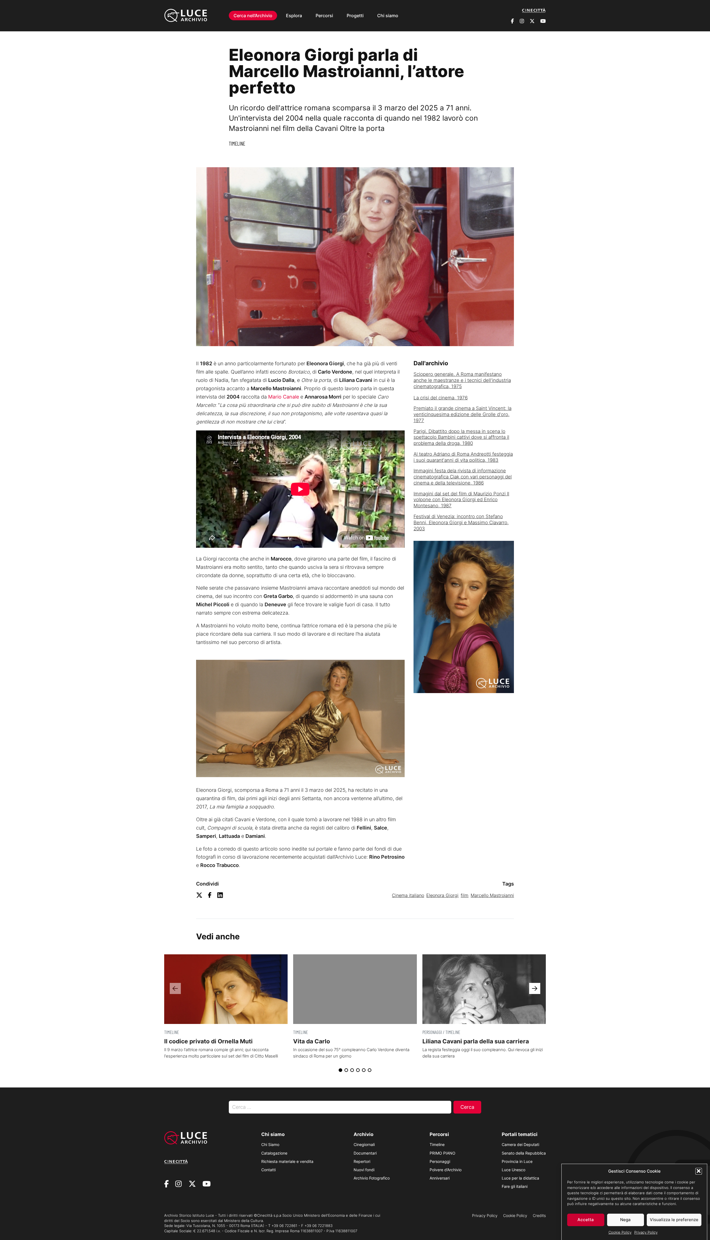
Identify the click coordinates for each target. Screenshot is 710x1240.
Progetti (355, 15)
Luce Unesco (513, 1169)
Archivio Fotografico (372, 1178)
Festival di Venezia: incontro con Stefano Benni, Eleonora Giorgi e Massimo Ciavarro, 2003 (461, 522)
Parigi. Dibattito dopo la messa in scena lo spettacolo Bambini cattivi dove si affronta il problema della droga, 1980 (461, 437)
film (464, 895)
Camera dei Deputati (520, 1144)
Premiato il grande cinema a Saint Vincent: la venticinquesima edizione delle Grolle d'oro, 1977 (462, 414)
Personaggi (440, 1161)
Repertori (362, 1161)
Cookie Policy (620, 1232)
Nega (625, 1219)
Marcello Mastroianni (492, 895)
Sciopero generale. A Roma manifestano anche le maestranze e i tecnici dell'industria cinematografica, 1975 (462, 380)
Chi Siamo (270, 1144)
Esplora (294, 15)
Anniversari (440, 1178)
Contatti (268, 1169)
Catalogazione (274, 1153)
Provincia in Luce (517, 1161)
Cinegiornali (364, 1144)
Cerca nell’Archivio (253, 15)
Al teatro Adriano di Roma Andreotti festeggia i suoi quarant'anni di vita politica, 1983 (463, 457)
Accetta (585, 1219)
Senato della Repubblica (524, 1153)
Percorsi (324, 15)
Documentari (365, 1153)
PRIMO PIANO (442, 1153)
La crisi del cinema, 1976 (441, 397)
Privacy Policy (646, 1232)
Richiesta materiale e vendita (287, 1161)
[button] (698, 1171)
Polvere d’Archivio (446, 1169)
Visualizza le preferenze (674, 1219)
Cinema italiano (408, 895)
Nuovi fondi (364, 1169)
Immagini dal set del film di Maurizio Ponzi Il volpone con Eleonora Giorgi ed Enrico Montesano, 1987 (461, 500)
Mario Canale (283, 397)
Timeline (237, 143)
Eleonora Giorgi (442, 895)
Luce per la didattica (520, 1178)
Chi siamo (387, 15)
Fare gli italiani (515, 1186)
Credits (539, 1215)
